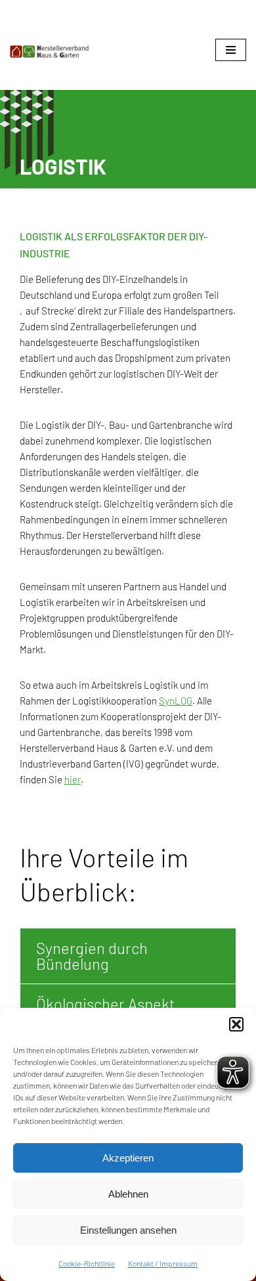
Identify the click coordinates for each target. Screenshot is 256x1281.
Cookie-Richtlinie (86, 1263)
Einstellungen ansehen (128, 1230)
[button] (236, 1024)
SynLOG (175, 700)
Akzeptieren (128, 1157)
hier (72, 779)
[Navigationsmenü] (230, 50)
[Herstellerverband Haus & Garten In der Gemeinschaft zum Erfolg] (49, 51)
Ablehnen (128, 1194)
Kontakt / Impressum (163, 1263)
